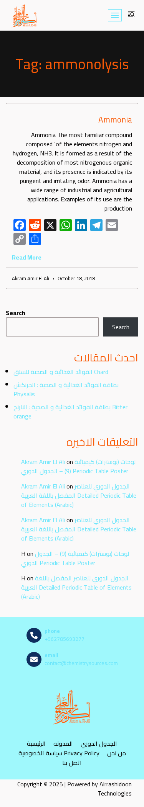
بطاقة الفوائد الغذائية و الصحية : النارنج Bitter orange (70, 411)
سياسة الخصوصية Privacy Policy (58, 753)
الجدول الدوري (99, 743)
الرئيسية (36, 743)
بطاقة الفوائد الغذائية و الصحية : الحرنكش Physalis (66, 389)
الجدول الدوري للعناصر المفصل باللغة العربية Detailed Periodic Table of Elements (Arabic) (78, 495)
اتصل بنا (72, 762)
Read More (26, 257)
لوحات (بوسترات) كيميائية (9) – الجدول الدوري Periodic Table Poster (78, 466)
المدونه (63, 743)
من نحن (116, 753)
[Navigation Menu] (115, 15)
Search (15, 312)
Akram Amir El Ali (43, 461)
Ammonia (115, 119)
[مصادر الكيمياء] (24, 15)
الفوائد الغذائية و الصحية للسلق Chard (60, 371)
